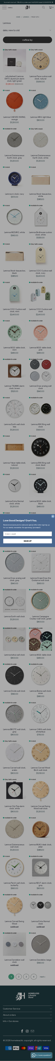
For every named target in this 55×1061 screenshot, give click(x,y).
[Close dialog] (53, 516)
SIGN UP (27, 541)
